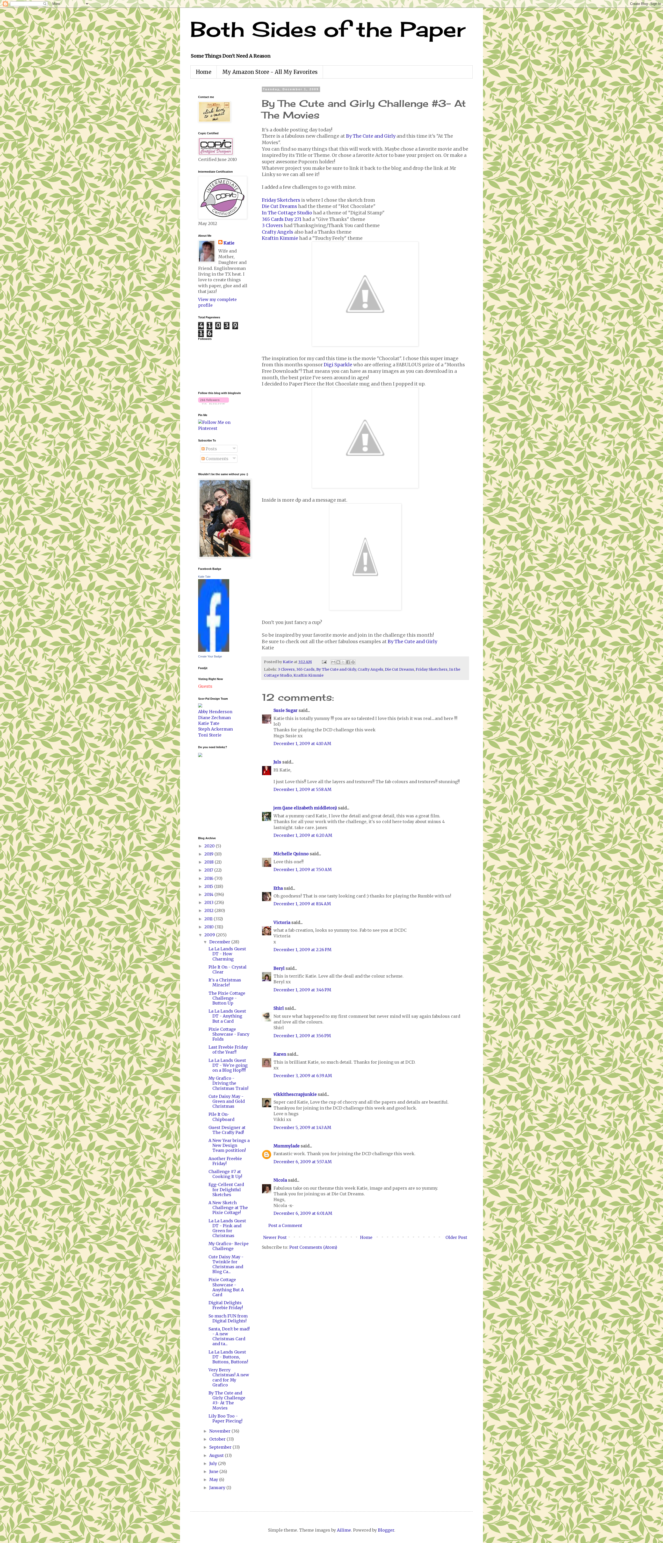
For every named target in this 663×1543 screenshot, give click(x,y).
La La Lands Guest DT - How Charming (227, 953)
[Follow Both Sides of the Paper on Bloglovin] (213, 402)
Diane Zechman (214, 717)
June (214, 1471)
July (213, 1463)
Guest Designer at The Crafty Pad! (227, 1130)
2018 (209, 862)
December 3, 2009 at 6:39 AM (302, 1075)
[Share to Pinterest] (353, 662)
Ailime (344, 1530)
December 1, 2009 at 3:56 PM (302, 1035)
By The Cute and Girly (370, 136)
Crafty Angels (277, 232)
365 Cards (305, 669)
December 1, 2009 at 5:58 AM (302, 789)
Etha (278, 888)
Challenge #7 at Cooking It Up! (225, 1174)
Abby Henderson (215, 711)
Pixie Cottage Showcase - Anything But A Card (226, 1287)
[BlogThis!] (338, 662)
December (220, 941)
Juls (277, 762)
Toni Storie (209, 735)
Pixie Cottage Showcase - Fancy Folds (228, 1034)
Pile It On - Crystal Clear (227, 969)
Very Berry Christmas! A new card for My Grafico (228, 1377)
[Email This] (333, 662)
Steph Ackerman (215, 729)
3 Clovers (272, 225)
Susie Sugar (285, 710)
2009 (210, 934)
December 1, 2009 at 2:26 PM (302, 949)
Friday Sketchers (281, 200)
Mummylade (286, 1145)
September (221, 1447)
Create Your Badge (210, 656)
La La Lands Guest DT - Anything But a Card (227, 1015)
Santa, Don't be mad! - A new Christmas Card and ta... (229, 1336)
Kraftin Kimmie (280, 238)
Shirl (278, 1008)
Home (203, 72)
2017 (209, 870)
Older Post (456, 1237)
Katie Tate (204, 576)
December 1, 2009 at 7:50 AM (302, 869)
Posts (211, 448)
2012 (209, 910)
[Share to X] (343, 662)
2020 (210, 845)
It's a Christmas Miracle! (224, 982)
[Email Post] (323, 662)
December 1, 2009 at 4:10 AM (302, 743)
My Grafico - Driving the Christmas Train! (228, 1083)
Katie (229, 243)
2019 (209, 854)
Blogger (386, 1530)
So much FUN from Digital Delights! (228, 1318)
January (217, 1487)
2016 (209, 878)
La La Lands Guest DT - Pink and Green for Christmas (227, 1228)
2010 (209, 926)
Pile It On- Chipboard (221, 1117)
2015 (209, 886)
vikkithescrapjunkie (295, 1094)
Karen (279, 1054)
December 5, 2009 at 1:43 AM (302, 1127)
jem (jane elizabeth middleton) (305, 807)
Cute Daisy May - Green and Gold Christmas (226, 1101)
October (218, 1439)
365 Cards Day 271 (281, 219)
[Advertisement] (213, 796)
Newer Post (275, 1237)
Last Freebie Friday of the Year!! (228, 1049)
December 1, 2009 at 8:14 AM (302, 903)
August (217, 1455)
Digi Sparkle (338, 365)
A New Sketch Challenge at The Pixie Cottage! (228, 1207)
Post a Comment (285, 1225)
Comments (216, 458)
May (214, 1479)
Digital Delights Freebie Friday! (225, 1305)
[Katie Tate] (213, 650)
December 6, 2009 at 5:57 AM (302, 1161)
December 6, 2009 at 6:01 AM (302, 1213)
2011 (209, 918)
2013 (209, 902)
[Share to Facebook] (348, 662)
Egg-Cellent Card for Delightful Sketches (226, 1189)
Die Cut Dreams (279, 206)
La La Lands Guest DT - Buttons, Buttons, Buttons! (228, 1356)
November (220, 1431)
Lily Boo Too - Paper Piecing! (225, 1418)
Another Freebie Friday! (225, 1161)
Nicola (280, 1180)
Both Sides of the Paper (327, 29)
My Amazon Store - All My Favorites (270, 72)
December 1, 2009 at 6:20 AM (302, 835)
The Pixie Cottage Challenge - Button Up (226, 998)
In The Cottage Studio (287, 213)
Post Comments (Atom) (313, 1247)
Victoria (281, 922)
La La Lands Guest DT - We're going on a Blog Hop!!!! (228, 1065)
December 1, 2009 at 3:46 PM (302, 989)
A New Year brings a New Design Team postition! (229, 1145)
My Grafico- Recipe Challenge (228, 1246)
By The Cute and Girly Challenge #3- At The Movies (226, 1400)
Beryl (279, 968)
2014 (209, 894)
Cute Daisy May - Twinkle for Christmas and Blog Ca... (225, 1264)
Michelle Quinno (291, 853)
